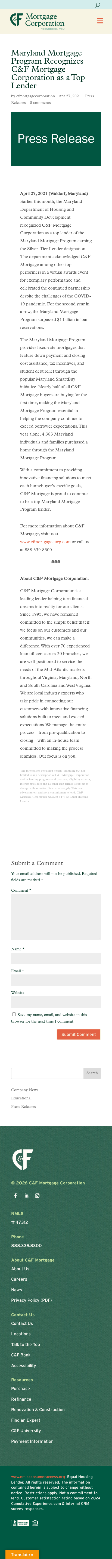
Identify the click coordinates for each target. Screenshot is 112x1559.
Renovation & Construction (38, 1409)
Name (17, 949)
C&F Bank (20, 1354)
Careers (19, 1279)
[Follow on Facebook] (15, 1195)
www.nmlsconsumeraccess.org (39, 1477)
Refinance (21, 1399)
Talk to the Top (25, 1344)
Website (17, 993)
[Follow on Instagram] (37, 1195)
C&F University (26, 1430)
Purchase (20, 1388)
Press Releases (23, 1107)
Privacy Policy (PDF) (31, 1300)
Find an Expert (25, 1420)
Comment (21, 891)
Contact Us (22, 1323)
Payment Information (32, 1441)
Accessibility (23, 1365)
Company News (24, 1090)
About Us (20, 1268)
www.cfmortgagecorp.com (45, 542)
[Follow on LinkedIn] (26, 1195)
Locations (21, 1333)
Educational (21, 1098)
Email (17, 971)
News (16, 1289)
